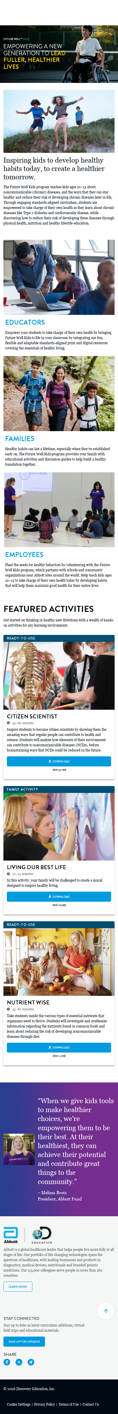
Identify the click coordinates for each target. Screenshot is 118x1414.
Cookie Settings (18, 1404)
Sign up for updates (24, 1341)
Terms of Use (69, 1404)
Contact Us (90, 1404)
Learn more (18, 1286)
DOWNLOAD (61, 761)
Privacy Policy (44, 1404)
